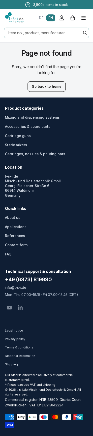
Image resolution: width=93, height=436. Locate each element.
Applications (16, 227)
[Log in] (61, 17)
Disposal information (20, 356)
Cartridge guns (18, 136)
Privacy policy (15, 339)
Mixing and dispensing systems (32, 117)
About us (12, 217)
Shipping (11, 364)
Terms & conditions (19, 347)
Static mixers (16, 145)
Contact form (16, 245)
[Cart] (72, 17)
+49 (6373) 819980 (28, 280)
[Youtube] (9, 307)
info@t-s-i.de (15, 287)
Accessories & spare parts (27, 126)
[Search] (85, 33)
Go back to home (47, 86)
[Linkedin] (20, 307)
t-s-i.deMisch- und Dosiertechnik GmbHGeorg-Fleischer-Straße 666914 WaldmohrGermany (33, 185)
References (15, 236)
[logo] (14, 18)
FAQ (8, 254)
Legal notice (14, 330)
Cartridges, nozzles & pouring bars (35, 154)
